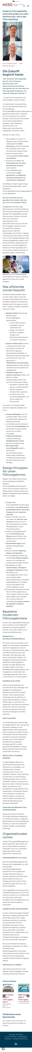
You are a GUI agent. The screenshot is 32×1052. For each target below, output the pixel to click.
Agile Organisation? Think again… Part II (8, 998)
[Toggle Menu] (28, 6)
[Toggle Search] (24, 6)
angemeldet (14, 1021)
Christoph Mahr (11, 63)
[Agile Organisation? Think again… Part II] (8, 984)
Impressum (8, 1039)
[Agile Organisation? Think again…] (23, 984)
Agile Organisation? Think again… (23, 997)
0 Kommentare (24, 1003)
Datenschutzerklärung (20, 1039)
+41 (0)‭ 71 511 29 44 (11, 1036)
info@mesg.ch (22, 1036)
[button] (4, 996)
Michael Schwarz (9, 66)
